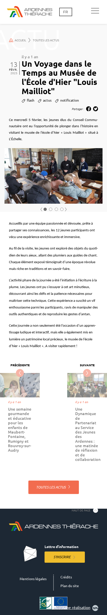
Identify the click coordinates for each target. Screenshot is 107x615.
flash (30, 100)
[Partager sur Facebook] (88, 108)
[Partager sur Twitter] (95, 108)
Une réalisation (77, 607)
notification (69, 100)
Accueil (20, 40)
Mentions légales (33, 579)
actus (47, 100)
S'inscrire (62, 557)
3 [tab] (56, 209)
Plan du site (69, 586)
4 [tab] (61, 209)
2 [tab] (50, 209)
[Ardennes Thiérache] (29, 12)
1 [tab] (45, 209)
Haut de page (81, 510)
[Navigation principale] (95, 11)
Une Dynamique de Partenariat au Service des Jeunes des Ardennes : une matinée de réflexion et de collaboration (88, 434)
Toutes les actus (46, 40)
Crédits (66, 577)
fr (65, 12)
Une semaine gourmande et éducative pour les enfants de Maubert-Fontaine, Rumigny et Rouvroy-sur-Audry (19, 430)
